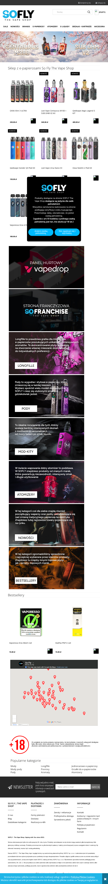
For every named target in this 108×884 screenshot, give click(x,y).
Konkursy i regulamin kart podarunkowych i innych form (88, 819)
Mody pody (16, 769)
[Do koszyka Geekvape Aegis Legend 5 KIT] (96, 121)
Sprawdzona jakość (62, 819)
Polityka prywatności (86, 825)
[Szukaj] (89, 12)
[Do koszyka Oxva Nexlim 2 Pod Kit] (96, 178)
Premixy (45, 769)
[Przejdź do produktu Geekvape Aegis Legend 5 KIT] (85, 91)
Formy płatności (38, 815)
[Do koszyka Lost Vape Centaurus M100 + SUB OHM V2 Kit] (64, 121)
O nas (10, 815)
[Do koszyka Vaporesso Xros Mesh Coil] (50, 651)
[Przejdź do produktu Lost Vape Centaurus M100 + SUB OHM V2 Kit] (54, 91)
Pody (13, 772)
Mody (13, 766)
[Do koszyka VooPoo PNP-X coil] (96, 651)
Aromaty (45, 772)
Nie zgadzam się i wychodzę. (67, 232)
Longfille (45, 766)
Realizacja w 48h (38, 822)
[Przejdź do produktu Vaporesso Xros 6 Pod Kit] (23, 205)
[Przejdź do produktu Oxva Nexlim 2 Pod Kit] (85, 148)
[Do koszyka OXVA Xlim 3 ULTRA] (33, 121)
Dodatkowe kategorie (17, 822)
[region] (54, 47)
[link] (54, 47)
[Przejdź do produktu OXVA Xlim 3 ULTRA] (23, 91)
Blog (10, 818)
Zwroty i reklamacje (62, 812)
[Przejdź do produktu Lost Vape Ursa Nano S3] (54, 148)
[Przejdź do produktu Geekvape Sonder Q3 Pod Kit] (23, 148)
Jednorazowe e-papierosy (85, 766)
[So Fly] (18, 15)
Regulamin (82, 828)
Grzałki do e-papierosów (84, 769)
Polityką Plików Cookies (83, 876)
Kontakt (80, 812)
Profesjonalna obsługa (64, 816)
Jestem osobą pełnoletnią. (40, 232)
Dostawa (34, 818)
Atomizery (77, 772)
